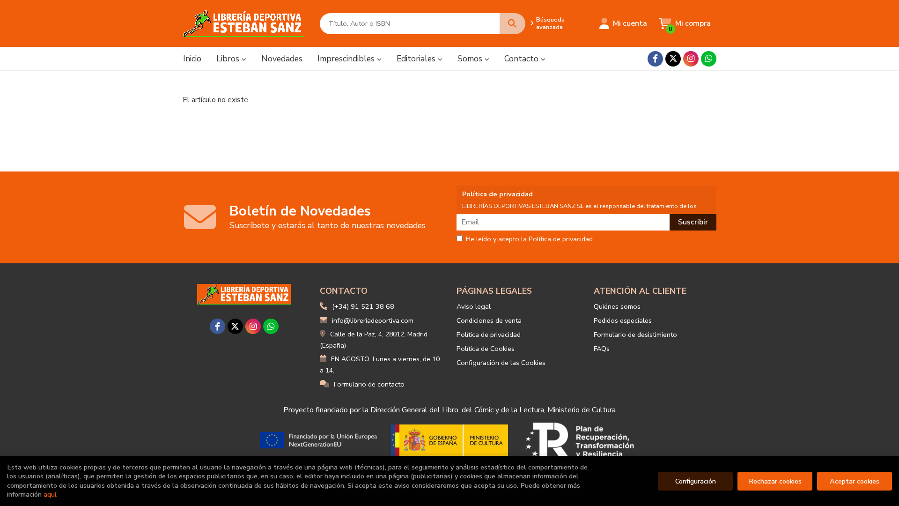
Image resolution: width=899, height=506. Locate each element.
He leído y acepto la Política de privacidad (529, 239)
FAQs (602, 348)
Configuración (695, 481)
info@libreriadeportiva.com (372, 320)
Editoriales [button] (417, 58)
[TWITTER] (673, 59)
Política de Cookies (486, 348)
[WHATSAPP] (708, 59)
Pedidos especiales (623, 320)
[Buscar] (512, 23)
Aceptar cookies (854, 481)
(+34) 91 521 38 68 (363, 306)
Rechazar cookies (775, 481)
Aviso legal (474, 306)
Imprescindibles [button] (347, 58)
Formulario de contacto (369, 384)
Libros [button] (229, 58)
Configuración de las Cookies (501, 362)
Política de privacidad (489, 334)
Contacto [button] (522, 58)
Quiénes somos (617, 306)
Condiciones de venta (489, 320)
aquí (50, 494)
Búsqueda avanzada (550, 23)
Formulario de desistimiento (635, 334)
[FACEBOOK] (655, 59)
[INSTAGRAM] (691, 59)
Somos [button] (471, 58)
